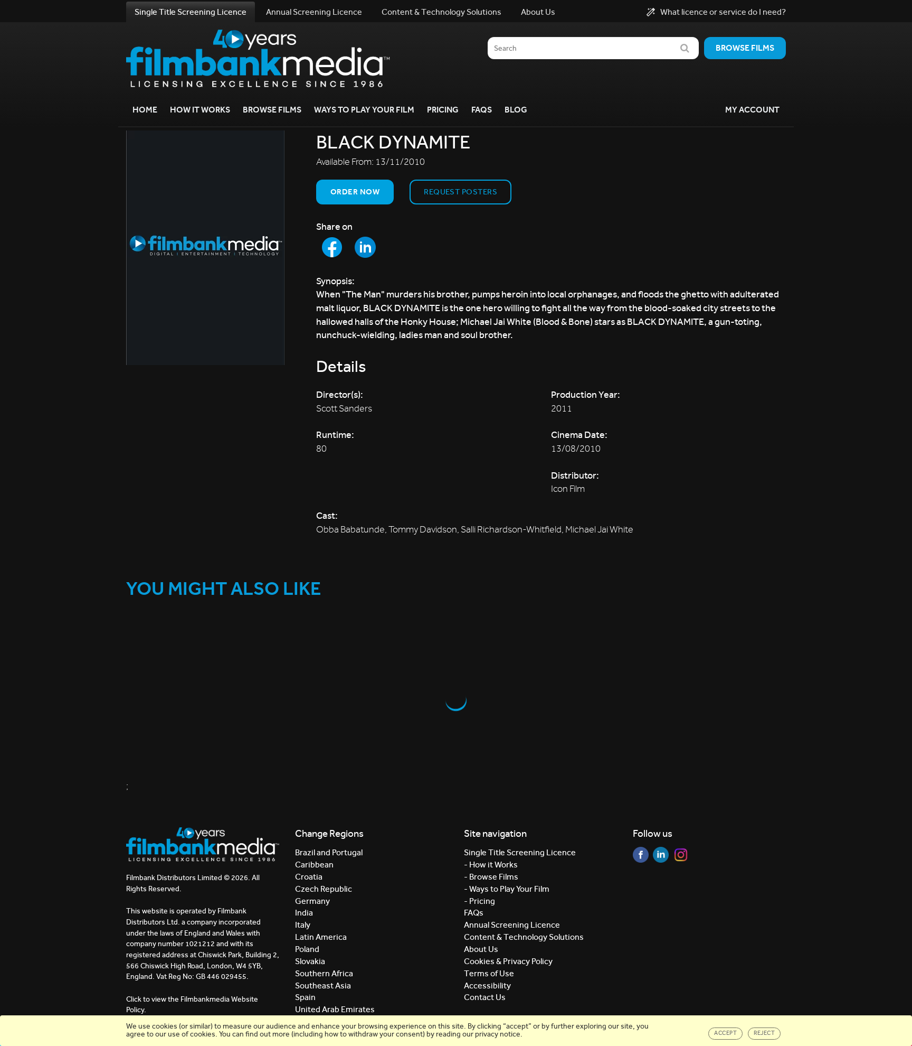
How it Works (200, 110)
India (304, 913)
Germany (312, 901)
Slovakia (310, 961)
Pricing (443, 110)
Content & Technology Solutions (441, 12)
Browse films (745, 48)
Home (144, 110)
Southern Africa (324, 973)
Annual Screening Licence (314, 12)
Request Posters (460, 192)
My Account (752, 110)
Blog (516, 110)
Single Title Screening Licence (190, 12)
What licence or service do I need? (723, 12)
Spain (305, 997)
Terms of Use (489, 973)
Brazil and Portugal (329, 852)
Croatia (308, 877)
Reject (764, 1033)
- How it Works (491, 865)
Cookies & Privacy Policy (508, 961)
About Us (538, 12)
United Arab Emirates (335, 1009)
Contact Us (485, 997)
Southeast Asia (323, 985)
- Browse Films (491, 877)
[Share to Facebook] (332, 247)
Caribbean (314, 865)
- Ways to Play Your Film (506, 889)
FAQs (481, 110)
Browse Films (272, 110)
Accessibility (487, 985)
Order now (354, 192)
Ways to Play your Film (364, 110)
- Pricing (479, 901)
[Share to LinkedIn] (365, 247)
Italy (302, 925)
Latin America (321, 937)
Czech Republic (323, 889)
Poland (307, 949)
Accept (725, 1033)
